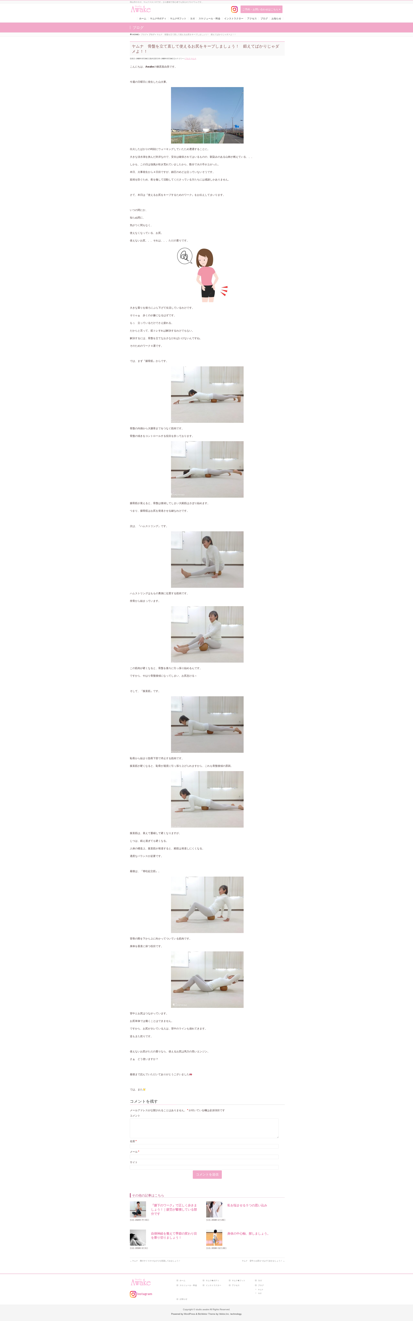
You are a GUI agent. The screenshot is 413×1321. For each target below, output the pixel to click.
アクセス (236, 1285)
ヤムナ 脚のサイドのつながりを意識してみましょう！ (156, 1261)
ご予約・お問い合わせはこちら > (261, 9)
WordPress (189, 1314)
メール (134, 1151)
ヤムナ (193, 58)
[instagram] (234, 9)
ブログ (187, 58)
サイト (134, 1162)
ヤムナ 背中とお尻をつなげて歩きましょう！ (263, 1261)
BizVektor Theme (206, 1314)
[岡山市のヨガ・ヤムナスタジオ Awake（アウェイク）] (141, 10)
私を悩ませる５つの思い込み (247, 1205)
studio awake (202, 1309)
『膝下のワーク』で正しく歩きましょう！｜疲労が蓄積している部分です (174, 1209)
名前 (133, 1141)
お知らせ (183, 1299)
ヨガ (260, 1280)
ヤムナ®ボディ (212, 1280)
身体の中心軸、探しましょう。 (248, 1233)
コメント (135, 1115)
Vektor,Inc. (224, 1314)
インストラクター (213, 1285)
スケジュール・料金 (188, 1285)
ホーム (182, 1280)
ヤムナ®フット (238, 1280)
